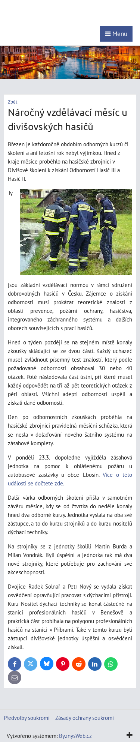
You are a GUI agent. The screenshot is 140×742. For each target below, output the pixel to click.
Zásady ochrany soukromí (84, 717)
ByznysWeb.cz (75, 735)
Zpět (12, 102)
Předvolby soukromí (27, 717)
